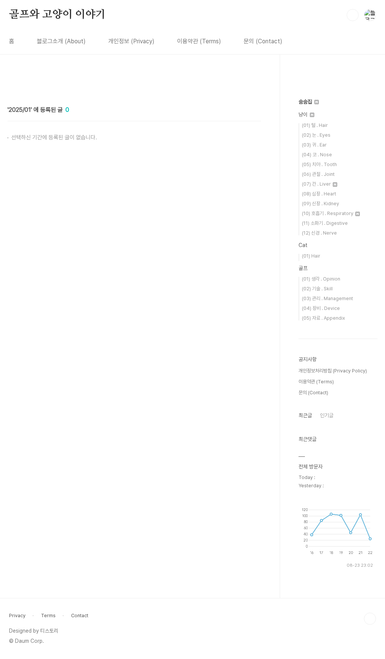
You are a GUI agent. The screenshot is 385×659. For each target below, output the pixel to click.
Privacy (17, 615)
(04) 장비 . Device (321, 308)
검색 (352, 15)
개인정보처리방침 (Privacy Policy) (333, 371)
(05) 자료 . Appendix (323, 318)
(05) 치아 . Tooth (319, 164)
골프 (303, 268)
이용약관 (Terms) (199, 41)
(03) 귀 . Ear (314, 145)
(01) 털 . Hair (315, 125)
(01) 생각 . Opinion (321, 279)
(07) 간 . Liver (317, 184)
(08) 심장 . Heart (319, 194)
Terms (48, 615)
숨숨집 (306, 102)
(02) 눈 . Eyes (316, 135)
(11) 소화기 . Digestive (325, 223)
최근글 (305, 415)
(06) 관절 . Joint (318, 174)
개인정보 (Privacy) (131, 41)
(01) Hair (311, 256)
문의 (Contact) (263, 41)
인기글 (326, 415)
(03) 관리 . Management (327, 298)
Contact (79, 615)
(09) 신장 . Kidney (320, 203)
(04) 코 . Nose (317, 154)
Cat (303, 245)
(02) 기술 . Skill (317, 288)
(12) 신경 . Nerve (319, 233)
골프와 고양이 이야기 (57, 14)
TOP (370, 619)
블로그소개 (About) (61, 41)
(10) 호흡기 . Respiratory (328, 213)
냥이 (304, 114)
